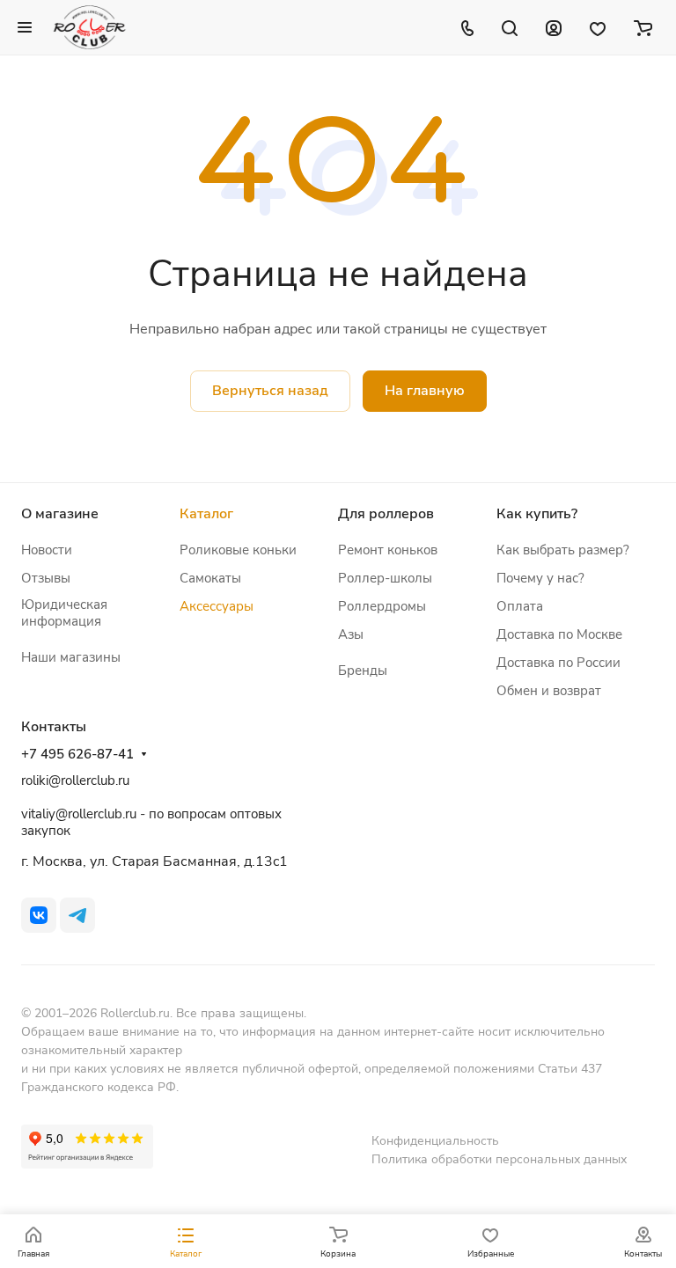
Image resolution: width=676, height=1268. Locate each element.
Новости (46, 550)
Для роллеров (386, 514)
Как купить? (536, 514)
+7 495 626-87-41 (77, 754)
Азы (351, 634)
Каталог (206, 514)
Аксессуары (217, 606)
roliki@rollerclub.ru (75, 780)
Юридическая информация (64, 613)
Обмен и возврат (548, 691)
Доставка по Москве (559, 634)
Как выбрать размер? (562, 550)
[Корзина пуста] (643, 27)
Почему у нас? (540, 578)
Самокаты (210, 578)
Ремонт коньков (387, 550)
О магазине (60, 514)
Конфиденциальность (435, 1140)
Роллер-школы (385, 578)
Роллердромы (382, 606)
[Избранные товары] (598, 27)
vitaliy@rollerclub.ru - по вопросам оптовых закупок (151, 822)
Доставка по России (558, 662)
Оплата (519, 606)
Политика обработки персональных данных (499, 1159)
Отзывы (45, 578)
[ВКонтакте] (38, 915)
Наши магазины (71, 657)
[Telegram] (77, 915)
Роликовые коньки (238, 550)
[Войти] (554, 27)
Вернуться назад (270, 390)
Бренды (362, 670)
